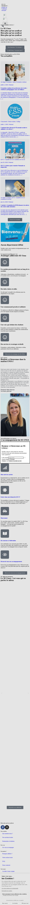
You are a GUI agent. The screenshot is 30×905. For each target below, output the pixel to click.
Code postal (5, 457)
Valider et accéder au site (14, 461)
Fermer (4, 461)
